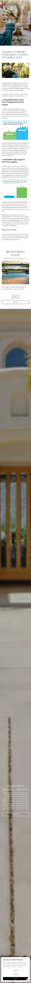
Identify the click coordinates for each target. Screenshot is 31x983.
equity (22, 168)
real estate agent (16, 220)
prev (13, 296)
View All (15, 302)
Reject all (15, 970)
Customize (15, 974)
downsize (17, 215)
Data (11, 175)
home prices (8, 202)
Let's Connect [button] (15, 814)
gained (8, 175)
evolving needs (19, 90)
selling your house (19, 88)
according (9, 112)
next (17, 296)
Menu (28, 4)
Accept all (16, 978)
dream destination (6, 216)
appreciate (26, 171)
